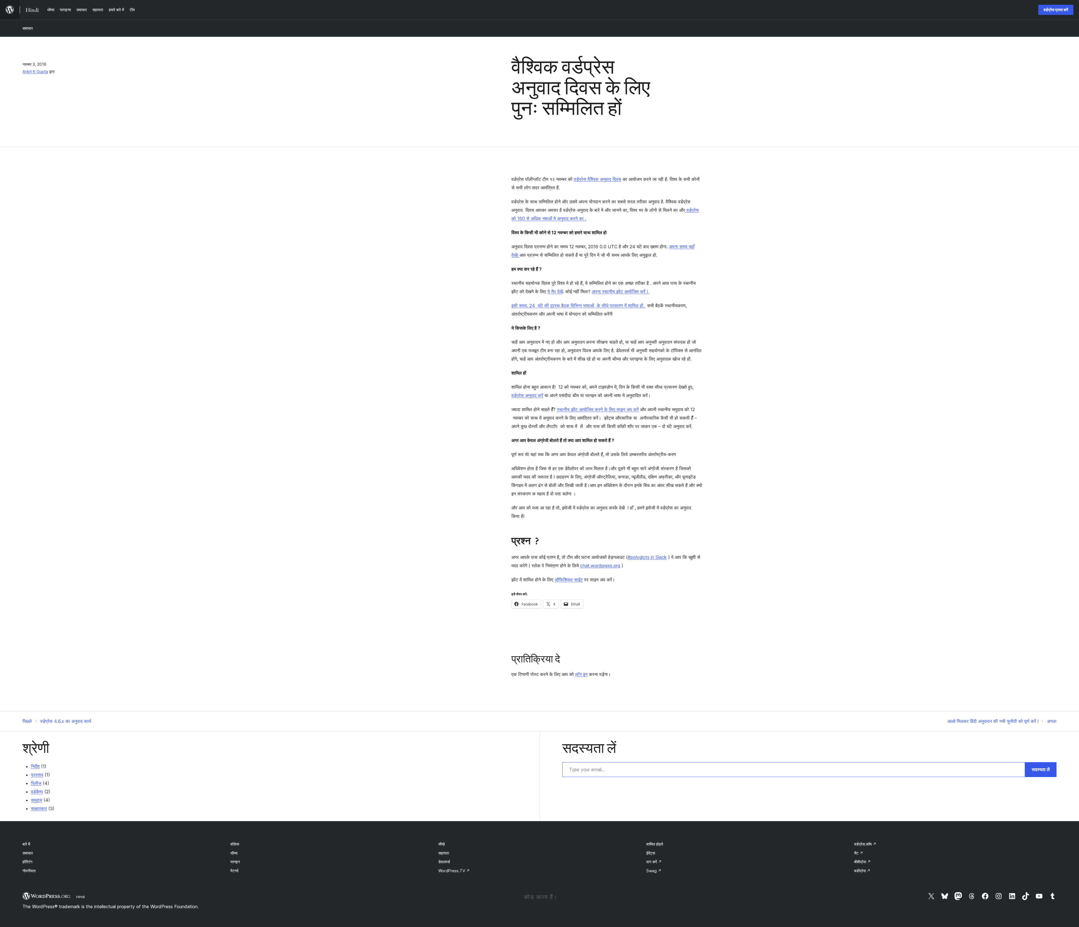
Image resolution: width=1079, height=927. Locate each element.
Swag (653, 870)
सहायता (443, 853)
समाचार (27, 28)
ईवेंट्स (650, 853)
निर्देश (35, 766)
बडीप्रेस (862, 870)
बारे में (26, 844)
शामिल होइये (654, 844)
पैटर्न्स (234, 870)
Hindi (80, 896)
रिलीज (36, 783)
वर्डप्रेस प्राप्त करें (1056, 9)
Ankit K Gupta (35, 71)
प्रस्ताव (37, 775)
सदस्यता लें (1041, 769)
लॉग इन (581, 674)
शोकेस (234, 844)
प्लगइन (235, 861)
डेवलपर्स (444, 861)
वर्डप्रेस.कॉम (865, 844)
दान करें (654, 861)
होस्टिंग (27, 861)
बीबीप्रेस (862, 861)
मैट (858, 853)
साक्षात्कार (39, 808)
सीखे (441, 844)
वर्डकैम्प (37, 791)
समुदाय (36, 800)
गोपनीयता (29, 870)
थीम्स (233, 853)
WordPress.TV (454, 870)
